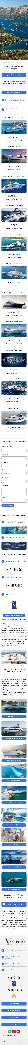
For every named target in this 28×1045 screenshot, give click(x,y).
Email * (3, 497)
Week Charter (10, 62)
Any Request (4, 485)
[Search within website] (2, 2)
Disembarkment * (6, 470)
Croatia (17, 62)
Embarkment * (5, 454)
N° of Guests (4, 477)
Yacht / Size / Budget (7, 446)
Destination (4, 462)
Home (3, 62)
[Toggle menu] (25, 2)
